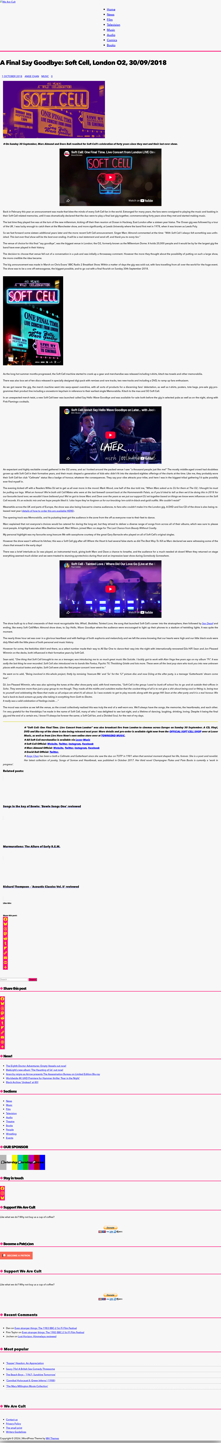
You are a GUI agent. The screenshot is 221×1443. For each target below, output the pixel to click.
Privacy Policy (13, 1424)
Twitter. (54, 752)
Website (52, 744)
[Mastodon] (10, 933)
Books (111, 45)
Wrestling (11, 1134)
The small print (14, 1428)
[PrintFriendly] (10, 962)
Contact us (12, 1420)
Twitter (63, 744)
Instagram (75, 744)
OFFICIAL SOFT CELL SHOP (185, 732)
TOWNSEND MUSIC (113, 736)
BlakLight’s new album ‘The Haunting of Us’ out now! (34, 1070)
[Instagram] (110, 1193)
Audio (111, 35)
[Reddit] (10, 938)
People (10, 1130)
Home (111, 9)
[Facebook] (10, 919)
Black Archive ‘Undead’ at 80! (22, 1082)
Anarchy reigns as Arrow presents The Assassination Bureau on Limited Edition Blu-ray (53, 1074)
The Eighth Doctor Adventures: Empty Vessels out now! (36, 1066)
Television (113, 24)
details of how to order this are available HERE (47, 511)
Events (9, 1138)
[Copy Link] (10, 952)
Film (110, 19)
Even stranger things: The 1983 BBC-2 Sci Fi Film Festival (46, 1328)
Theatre (10, 1122)
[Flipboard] (10, 948)
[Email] (10, 957)
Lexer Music (83, 740)
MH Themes (52, 1438)
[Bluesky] (10, 924)
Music (111, 29)
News (110, 14)
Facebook (88, 744)
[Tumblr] (10, 943)
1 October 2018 (12, 76)
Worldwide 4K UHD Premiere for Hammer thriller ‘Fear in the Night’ (43, 1078)
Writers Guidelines (16, 1432)
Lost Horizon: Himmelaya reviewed (37, 1336)
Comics (112, 40)
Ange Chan (32, 76)
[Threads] (10, 928)
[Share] (10, 967)
